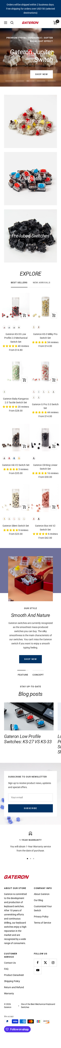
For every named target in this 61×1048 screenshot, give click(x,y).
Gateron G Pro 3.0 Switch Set (45, 406)
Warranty (9, 993)
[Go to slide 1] (27, 858)
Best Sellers (19, 282)
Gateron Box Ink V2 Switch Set (45, 527)
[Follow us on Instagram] (53, 962)
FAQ (6, 969)
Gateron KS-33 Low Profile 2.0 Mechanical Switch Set (15, 338)
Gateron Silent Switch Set (16, 525)
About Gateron (41, 894)
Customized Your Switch (43, 908)
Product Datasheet (14, 975)
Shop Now (41, 74)
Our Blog (38, 900)
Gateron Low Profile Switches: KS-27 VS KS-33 (28, 739)
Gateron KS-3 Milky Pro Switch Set (45, 336)
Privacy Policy (41, 916)
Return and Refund (14, 987)
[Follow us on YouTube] (38, 970)
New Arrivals (41, 282)
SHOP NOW (30, 659)
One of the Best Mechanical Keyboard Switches (38, 1005)
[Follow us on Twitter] (45, 962)
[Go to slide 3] (33, 858)
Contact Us (10, 962)
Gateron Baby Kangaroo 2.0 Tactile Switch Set (16, 400)
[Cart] (55, 22)
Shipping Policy (12, 981)
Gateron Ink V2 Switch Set (15, 465)
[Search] (12, 22)
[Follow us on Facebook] (38, 962)
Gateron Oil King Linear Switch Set (45, 467)
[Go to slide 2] (30, 858)
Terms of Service (42, 922)
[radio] (4, 327)
